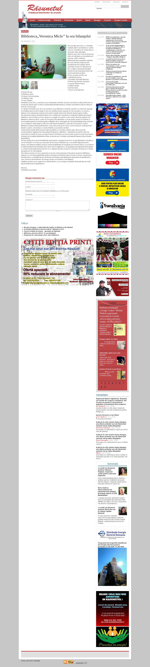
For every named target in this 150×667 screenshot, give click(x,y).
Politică (57, 20)
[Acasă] (45, 9)
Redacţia (116, 2)
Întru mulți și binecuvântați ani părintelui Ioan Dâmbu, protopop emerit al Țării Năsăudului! (107, 502)
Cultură (107, 20)
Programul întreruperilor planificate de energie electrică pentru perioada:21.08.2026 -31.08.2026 (112, 555)
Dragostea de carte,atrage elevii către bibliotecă (41, 235)
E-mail (27, 187)
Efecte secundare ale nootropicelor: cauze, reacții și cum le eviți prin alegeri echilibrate (116, 67)
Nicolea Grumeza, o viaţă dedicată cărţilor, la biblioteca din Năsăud (48, 227)
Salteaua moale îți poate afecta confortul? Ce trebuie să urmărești (116, 73)
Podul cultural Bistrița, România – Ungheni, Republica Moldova (116, 56)
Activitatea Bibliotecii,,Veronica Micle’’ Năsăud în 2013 (44, 229)
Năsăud (24, 31)
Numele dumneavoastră (33, 181)
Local (32, 20)
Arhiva (97, 2)
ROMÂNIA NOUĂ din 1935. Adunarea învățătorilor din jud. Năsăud (111, 377)
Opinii (87, 20)
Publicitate (106, 2)
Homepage (28, 194)
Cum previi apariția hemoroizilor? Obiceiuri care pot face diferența (116, 83)
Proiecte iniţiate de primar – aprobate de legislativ (42, 231)
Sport (79, 20)
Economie (68, 20)
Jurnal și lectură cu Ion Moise (107, 426)
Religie (97, 20)
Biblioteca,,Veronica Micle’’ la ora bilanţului (40, 233)
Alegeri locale (120, 20)
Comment (28, 199)
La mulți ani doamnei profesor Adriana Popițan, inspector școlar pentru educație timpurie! (116, 60)
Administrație (44, 20)
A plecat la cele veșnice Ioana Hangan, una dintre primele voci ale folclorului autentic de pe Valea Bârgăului (111, 434)
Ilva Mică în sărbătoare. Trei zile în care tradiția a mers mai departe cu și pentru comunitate (116, 78)
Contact (125, 2)
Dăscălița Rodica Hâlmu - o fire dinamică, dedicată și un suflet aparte (116, 97)
